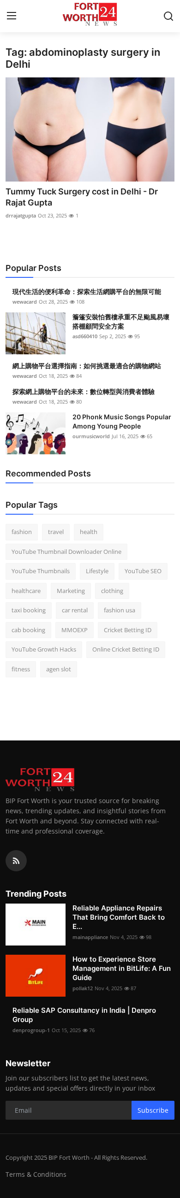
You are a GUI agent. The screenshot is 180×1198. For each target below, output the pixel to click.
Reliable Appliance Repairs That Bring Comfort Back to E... (118, 917)
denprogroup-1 (31, 1030)
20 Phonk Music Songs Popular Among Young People (121, 421)
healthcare (26, 591)
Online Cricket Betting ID (125, 649)
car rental (75, 610)
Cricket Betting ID (127, 630)
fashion (22, 532)
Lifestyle (97, 571)
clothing (112, 591)
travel (56, 532)
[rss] (16, 860)
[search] (168, 16)
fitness (21, 669)
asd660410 (84, 336)
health (88, 532)
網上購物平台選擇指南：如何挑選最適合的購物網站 (86, 366)
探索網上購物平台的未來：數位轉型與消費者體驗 (83, 391)
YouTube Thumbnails (41, 571)
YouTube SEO (143, 571)
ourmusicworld (91, 436)
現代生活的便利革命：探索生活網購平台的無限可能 (86, 291)
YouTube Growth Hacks (44, 649)
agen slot (58, 669)
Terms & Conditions (36, 1174)
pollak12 (82, 988)
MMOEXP (74, 630)
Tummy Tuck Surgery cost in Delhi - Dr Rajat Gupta (82, 197)
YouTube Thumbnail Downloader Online (66, 551)
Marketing (71, 591)
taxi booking (29, 610)
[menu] (11, 16)
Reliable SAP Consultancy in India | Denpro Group (84, 1015)
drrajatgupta (21, 215)
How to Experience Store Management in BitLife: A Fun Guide (121, 968)
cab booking (28, 630)
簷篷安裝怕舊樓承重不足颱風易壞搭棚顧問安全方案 (120, 321)
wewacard (24, 301)
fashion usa (119, 610)
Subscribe (153, 1110)
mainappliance (90, 937)
